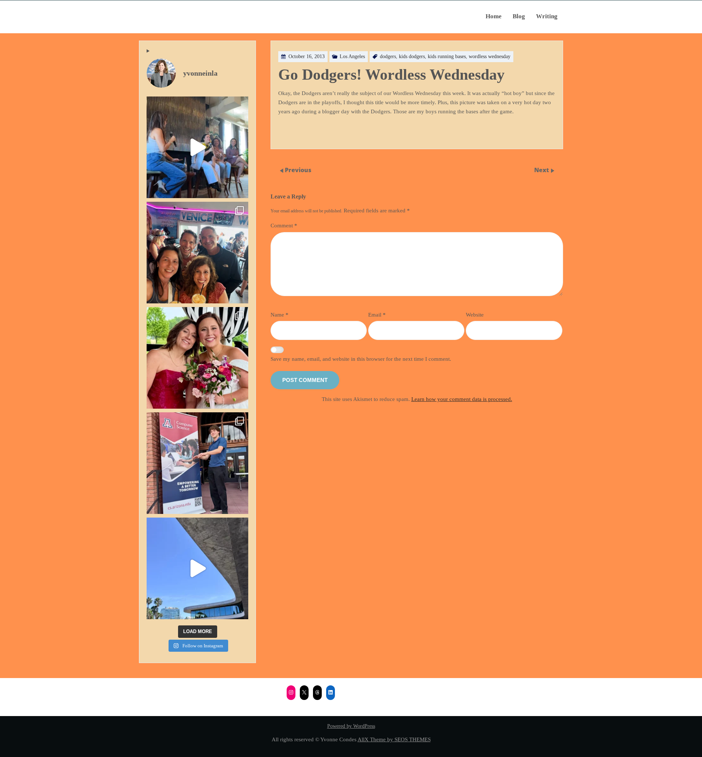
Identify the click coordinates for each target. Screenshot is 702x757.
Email (377, 314)
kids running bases (447, 56)
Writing (547, 16)
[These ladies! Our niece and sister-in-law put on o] (197, 358)
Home (494, 16)
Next (542, 170)
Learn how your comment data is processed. (461, 399)
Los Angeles (352, 56)
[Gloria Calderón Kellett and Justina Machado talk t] (197, 147)
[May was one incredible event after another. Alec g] (197, 463)
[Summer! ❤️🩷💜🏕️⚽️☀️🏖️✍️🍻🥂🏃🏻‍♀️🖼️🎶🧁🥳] (197, 252)
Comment (284, 225)
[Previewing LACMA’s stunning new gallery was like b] (197, 568)
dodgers (388, 56)
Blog (519, 16)
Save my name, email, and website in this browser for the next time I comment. (361, 359)
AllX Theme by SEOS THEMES (394, 739)
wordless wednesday (489, 56)
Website (475, 314)
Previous (298, 170)
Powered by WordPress (351, 726)
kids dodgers (412, 56)
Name (279, 314)
